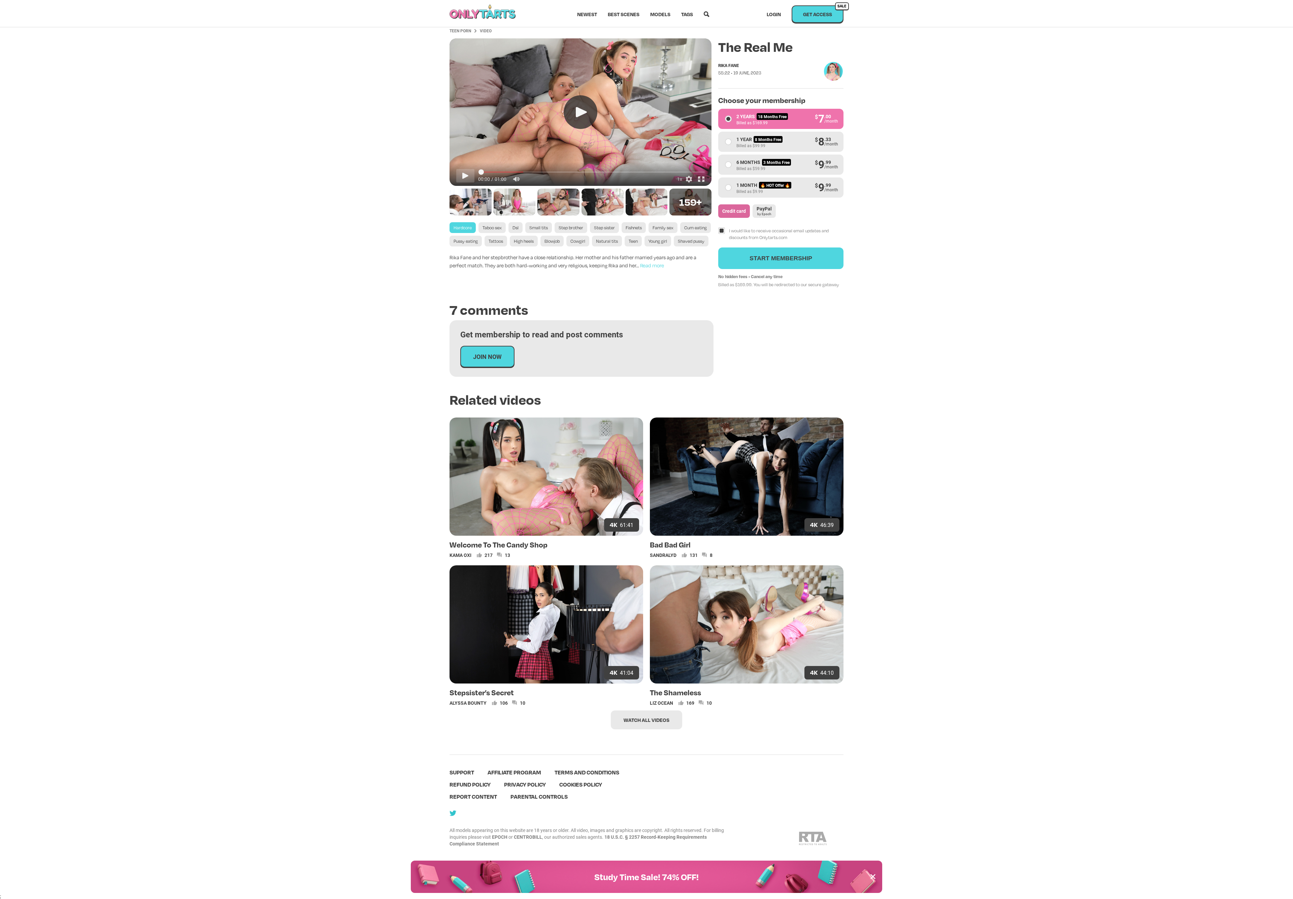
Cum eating (695, 227)
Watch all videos (646, 720)
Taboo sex (492, 227)
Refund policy (470, 784)
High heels (524, 241)
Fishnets (634, 227)
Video (486, 30)
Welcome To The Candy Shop (499, 544)
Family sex (663, 227)
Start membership (781, 258)
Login (774, 14)
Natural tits (607, 241)
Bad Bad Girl (670, 544)
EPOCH (499, 837)
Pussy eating (466, 241)
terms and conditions (587, 772)
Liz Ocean (661, 703)
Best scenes (623, 14)
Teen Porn (460, 30)
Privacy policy (525, 784)
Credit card (734, 211)
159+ (690, 202)
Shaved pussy (691, 241)
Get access (823, 11)
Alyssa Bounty (468, 703)
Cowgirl (577, 241)
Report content (473, 796)
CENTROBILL (528, 837)
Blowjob (552, 241)
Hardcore (463, 227)
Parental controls (539, 796)
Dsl (515, 227)
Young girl (658, 241)
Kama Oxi (460, 555)
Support (462, 772)
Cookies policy (580, 784)
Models (660, 14)
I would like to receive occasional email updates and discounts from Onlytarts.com (779, 234)
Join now (487, 357)
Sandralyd (663, 555)
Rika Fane (728, 65)
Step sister (604, 227)
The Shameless (675, 692)
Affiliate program (514, 772)
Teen (633, 241)
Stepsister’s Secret (482, 692)
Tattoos (496, 241)
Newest (587, 14)
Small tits (538, 227)
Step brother (571, 227)
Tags (687, 14)
